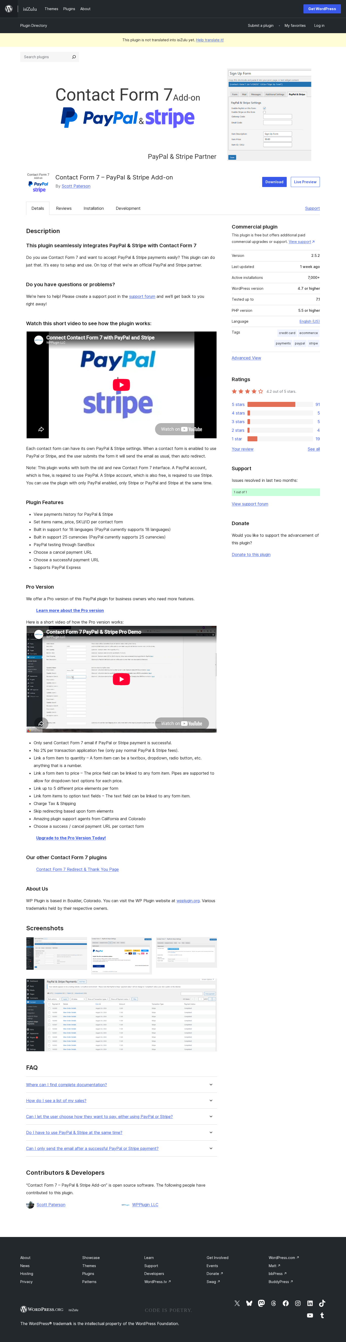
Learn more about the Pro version (70, 610)
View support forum (250, 503)
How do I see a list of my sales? (56, 1100)
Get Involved (217, 1257)
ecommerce (308, 333)
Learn (149, 1257)
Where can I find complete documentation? (66, 1084)
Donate (215, 1273)
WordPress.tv (157, 1281)
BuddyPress (281, 1281)
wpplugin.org (188, 900)
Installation (94, 208)
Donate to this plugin (251, 554)
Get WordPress (322, 9)
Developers (154, 1273)
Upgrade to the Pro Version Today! (71, 837)
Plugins (88, 1273)
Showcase (91, 1257)
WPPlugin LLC (145, 1204)
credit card (287, 333)
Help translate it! (210, 40)
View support (300, 241)
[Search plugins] (74, 57)
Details (37, 208)
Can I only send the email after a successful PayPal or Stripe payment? (92, 1148)
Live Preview (305, 182)
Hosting (26, 1273)
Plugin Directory (33, 25)
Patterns (89, 1281)
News (25, 1266)
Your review (243, 448)
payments (283, 343)
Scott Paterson (76, 186)
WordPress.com (284, 1257)
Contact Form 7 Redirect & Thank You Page (77, 869)
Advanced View (246, 357)
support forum (142, 296)
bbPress (278, 1273)
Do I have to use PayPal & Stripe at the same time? (74, 1132)
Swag (213, 1281)
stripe (313, 343)
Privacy (26, 1281)
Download (274, 182)
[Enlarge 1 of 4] (80, 943)
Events (212, 1266)
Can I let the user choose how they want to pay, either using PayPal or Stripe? (99, 1116)
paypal (300, 343)
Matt (275, 1266)
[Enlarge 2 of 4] (145, 943)
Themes (89, 1266)
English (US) (310, 321)
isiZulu (73, 1310)
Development (128, 208)
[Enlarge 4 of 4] (210, 985)
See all (314, 448)
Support (312, 208)
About (25, 1257)
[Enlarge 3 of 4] (210, 943)
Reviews (64, 208)
